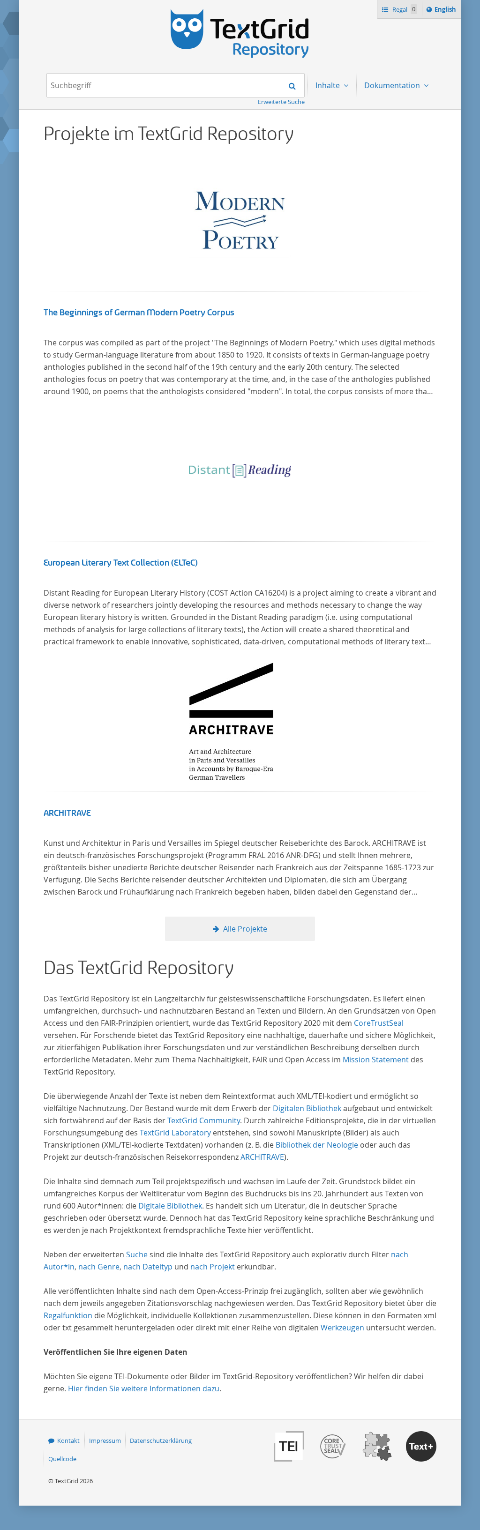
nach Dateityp (147, 1266)
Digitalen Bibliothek (307, 1108)
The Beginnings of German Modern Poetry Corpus (139, 312)
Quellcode (62, 1459)
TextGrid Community (203, 1120)
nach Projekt (212, 1266)
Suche (137, 1254)
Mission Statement (376, 1059)
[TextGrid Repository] (240, 12)
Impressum (105, 1440)
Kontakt (68, 1440)
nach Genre (99, 1266)
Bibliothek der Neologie (317, 1145)
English (446, 11)
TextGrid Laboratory (175, 1132)
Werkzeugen (342, 1327)
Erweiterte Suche (281, 101)
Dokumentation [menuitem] (393, 85)
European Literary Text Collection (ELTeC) (121, 563)
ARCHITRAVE (67, 813)
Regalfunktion (68, 1315)
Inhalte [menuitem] (328, 85)
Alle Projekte (245, 929)
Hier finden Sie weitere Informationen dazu (143, 1388)
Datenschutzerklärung (161, 1440)
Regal (403, 9)
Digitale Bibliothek (170, 1206)
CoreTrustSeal (379, 1023)
